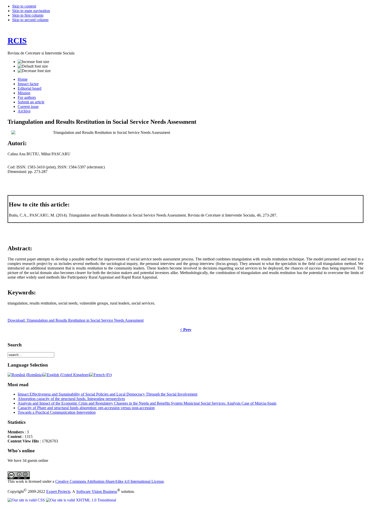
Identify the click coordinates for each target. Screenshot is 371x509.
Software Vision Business (96, 491)
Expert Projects (58, 491)
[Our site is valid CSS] (27, 500)
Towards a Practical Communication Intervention (57, 412)
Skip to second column (30, 20)
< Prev (185, 329)
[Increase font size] (33, 61)
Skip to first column (27, 15)
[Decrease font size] (34, 71)
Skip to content (24, 6)
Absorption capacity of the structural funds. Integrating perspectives (71, 399)
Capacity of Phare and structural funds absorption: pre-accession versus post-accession (86, 408)
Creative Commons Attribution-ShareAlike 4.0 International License (109, 481)
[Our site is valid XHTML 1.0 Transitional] (81, 500)
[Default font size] (33, 66)
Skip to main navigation (31, 11)
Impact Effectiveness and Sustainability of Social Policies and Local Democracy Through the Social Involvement (107, 394)
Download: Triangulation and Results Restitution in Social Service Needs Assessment (76, 320)
